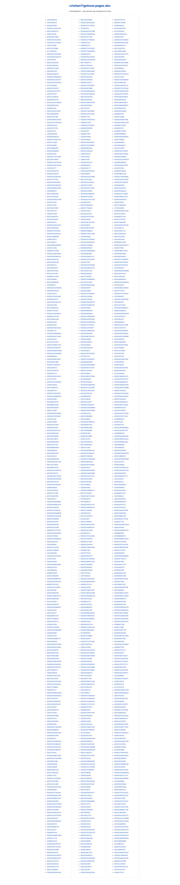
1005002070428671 (121, 678)
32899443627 (85, 710)
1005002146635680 (87, 473)
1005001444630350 (87, 830)
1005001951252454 (87, 222)
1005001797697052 (121, 753)
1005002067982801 (121, 333)
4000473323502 (53, 810)
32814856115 (51, 738)
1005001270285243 (87, 627)
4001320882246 (120, 82)
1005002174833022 (54, 328)
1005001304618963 (54, 502)
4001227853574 (86, 687)
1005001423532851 (121, 670)
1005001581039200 (87, 23)
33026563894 (119, 142)
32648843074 (85, 54)
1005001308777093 (121, 727)
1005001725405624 (121, 733)
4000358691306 (120, 516)
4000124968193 (120, 456)
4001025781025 (52, 490)
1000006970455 (53, 105)
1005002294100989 (87, 667)
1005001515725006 (87, 388)
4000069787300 (120, 576)
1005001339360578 (54, 741)
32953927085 (52, 305)
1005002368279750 (54, 661)
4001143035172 (119, 870)
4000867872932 (120, 604)
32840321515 (119, 128)
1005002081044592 (54, 872)
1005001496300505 (121, 832)
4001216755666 (52, 48)
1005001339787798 (87, 713)
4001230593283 (53, 433)
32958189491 (52, 544)
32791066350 (85, 633)
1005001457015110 (53, 91)
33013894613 (119, 296)
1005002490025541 (121, 755)
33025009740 (85, 690)
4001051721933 (119, 550)
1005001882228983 (121, 288)
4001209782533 (86, 393)
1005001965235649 (87, 376)
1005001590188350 (54, 185)
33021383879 (85, 373)
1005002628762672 (54, 696)
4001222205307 (53, 342)
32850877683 (119, 562)
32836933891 (52, 633)
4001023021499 (52, 784)
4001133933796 (52, 496)
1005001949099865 (121, 556)
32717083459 (52, 51)
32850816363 (85, 487)
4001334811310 (119, 48)
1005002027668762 (87, 94)
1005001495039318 (54, 376)
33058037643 (85, 821)
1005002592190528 (54, 82)
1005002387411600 (121, 345)
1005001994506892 (54, 413)
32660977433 (119, 647)
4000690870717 (52, 299)
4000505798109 (120, 71)
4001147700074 (86, 493)
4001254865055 (53, 194)
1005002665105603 (121, 852)
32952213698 (119, 117)
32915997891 (119, 302)
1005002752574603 (54, 43)
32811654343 (52, 339)
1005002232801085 (121, 299)
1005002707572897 (54, 157)
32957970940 (85, 308)
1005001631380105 (54, 750)
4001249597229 (86, 271)
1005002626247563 (121, 821)
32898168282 (119, 25)
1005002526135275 (121, 54)
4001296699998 (120, 841)
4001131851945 (119, 276)
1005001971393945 (121, 182)
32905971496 (119, 582)
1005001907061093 (54, 485)
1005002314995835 (87, 698)
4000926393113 (120, 45)
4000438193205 (86, 100)
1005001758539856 (121, 177)
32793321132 (85, 356)
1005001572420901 (87, 74)
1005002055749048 (54, 288)
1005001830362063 (54, 807)
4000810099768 (53, 524)
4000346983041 (120, 279)
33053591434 (85, 824)
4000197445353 (120, 507)
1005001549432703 (54, 812)
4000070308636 (53, 519)
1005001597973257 (121, 801)
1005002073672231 (121, 379)
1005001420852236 (121, 741)
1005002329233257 (54, 225)
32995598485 (119, 465)
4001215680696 (86, 430)
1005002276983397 (87, 316)
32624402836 (119, 239)
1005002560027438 (54, 199)
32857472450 (52, 713)
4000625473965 (120, 861)
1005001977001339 (54, 667)
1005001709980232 (87, 331)
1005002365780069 (87, 747)
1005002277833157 (121, 661)
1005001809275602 (121, 593)
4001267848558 (86, 442)
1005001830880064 (121, 428)
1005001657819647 (54, 182)
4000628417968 (53, 362)
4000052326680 (86, 245)
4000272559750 (86, 539)
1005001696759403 (121, 439)
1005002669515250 (87, 562)
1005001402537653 (87, 57)
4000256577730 (120, 564)
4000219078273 (52, 621)
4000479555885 (53, 850)
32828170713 (119, 872)
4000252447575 (53, 861)
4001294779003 (52, 159)
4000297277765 (86, 37)
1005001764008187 (87, 770)
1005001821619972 (121, 102)
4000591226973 (53, 174)
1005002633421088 (87, 31)
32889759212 (52, 239)
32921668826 (119, 447)
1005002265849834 (121, 282)
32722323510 (119, 687)
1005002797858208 (54, 122)
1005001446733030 (54, 476)
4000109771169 (86, 678)
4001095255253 (86, 162)
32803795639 (85, 807)
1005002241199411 (87, 328)
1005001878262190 (121, 510)
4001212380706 (52, 773)
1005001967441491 (87, 228)
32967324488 (52, 142)
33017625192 (51, 419)
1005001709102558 (54, 747)
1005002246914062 (87, 547)
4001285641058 (120, 108)
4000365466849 (120, 157)
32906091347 (119, 114)
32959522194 (52, 624)
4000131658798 (52, 63)
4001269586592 (53, 114)
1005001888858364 (121, 838)
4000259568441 (86, 673)
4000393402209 (53, 659)
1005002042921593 (54, 787)
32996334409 (85, 721)
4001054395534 (53, 171)
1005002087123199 (121, 519)
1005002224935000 (87, 459)
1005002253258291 (121, 716)
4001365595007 (120, 499)
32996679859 (52, 573)
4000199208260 (120, 191)
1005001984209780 (121, 858)
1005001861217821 (121, 251)
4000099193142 (52, 852)
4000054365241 (120, 188)
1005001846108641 (121, 97)
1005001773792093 (121, 293)
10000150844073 (120, 199)
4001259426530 (86, 516)
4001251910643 (86, 522)
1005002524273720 (87, 199)
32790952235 (85, 413)
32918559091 (119, 365)
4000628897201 (53, 770)
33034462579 (119, 567)
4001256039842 (120, 485)
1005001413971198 (53, 676)
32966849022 (85, 165)
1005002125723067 (87, 755)
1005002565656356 (87, 738)
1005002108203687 (54, 296)
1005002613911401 (87, 217)
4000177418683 (52, 687)
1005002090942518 (121, 607)
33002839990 (119, 750)
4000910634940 (120, 254)
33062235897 (52, 410)
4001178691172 (85, 63)
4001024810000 (120, 342)
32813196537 (85, 693)
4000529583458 (86, 838)
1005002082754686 (121, 388)
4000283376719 (120, 274)
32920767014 (119, 356)
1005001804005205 (87, 872)
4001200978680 (53, 436)
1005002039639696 (87, 408)
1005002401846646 (54, 513)
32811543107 (51, 60)
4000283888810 (53, 730)
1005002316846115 (121, 855)
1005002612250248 (87, 764)
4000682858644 (86, 362)
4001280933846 (120, 51)
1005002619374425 (54, 664)
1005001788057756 (54, 345)
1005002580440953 (121, 453)
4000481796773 (86, 82)
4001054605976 (120, 738)
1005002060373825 (54, 644)
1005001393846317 (121, 402)
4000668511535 (120, 408)
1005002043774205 (121, 413)
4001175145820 (86, 676)
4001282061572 (52, 818)
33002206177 (52, 499)
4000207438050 (120, 450)
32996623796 (119, 624)
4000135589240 (120, 60)
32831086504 (119, 68)
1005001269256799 (87, 102)
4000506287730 (120, 630)
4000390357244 (86, 624)
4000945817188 (120, 639)
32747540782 (52, 602)
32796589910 (119, 362)
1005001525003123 (54, 140)
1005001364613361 (121, 165)
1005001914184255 (87, 453)
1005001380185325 (54, 256)
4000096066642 (120, 162)
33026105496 (52, 562)
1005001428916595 (87, 861)
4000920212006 (53, 68)
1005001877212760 (87, 68)
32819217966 (119, 627)
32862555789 (52, 214)
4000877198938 (52, 550)
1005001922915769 (121, 770)
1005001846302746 (54, 795)
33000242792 (52, 567)
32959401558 (119, 570)
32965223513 (85, 43)
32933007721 (52, 331)
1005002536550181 (87, 390)
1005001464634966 (87, 593)
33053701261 (85, 870)
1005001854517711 (121, 476)
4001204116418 (119, 767)
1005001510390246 (87, 696)
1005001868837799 (121, 810)
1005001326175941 (121, 416)
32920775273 (85, 804)
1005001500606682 (54, 333)
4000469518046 (86, 570)
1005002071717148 (53, 530)
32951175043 (51, 753)
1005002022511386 (121, 325)
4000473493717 (86, 753)
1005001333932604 (54, 533)
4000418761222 (86, 835)
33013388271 (51, 242)
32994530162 (52, 322)
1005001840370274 (121, 795)
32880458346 (85, 775)
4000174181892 (86, 482)
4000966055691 (86, 248)
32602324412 (119, 462)
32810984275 (119, 319)
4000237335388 (120, 542)
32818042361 (52, 154)
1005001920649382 (87, 285)
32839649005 (52, 356)
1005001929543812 (54, 359)
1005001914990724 (87, 527)
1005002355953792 (121, 830)
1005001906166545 (54, 579)
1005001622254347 (54, 80)
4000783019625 (86, 567)
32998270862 (52, 25)
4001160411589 (119, 798)
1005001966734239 (54, 120)
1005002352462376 (87, 832)
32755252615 (85, 733)
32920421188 (52, 205)
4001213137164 (52, 274)
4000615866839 (120, 134)
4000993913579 (86, 556)
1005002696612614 (54, 798)
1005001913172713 (121, 664)
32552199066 (119, 701)
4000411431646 (52, 536)
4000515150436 (86, 370)
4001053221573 (120, 650)
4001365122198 (52, 117)
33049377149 (119, 522)
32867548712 (52, 222)
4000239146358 (86, 151)
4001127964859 (120, 205)
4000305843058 (120, 787)
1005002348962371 (87, 490)
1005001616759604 (121, 613)
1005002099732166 (87, 681)
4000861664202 (86, 148)
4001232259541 (120, 864)
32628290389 (85, 379)
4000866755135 (120, 217)
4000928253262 (120, 667)
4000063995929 (53, 459)
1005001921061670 (54, 348)
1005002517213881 (121, 194)
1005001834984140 (87, 450)
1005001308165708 (87, 268)
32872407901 (52, 707)
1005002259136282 (121, 40)
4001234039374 (52, 370)
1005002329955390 (87, 322)
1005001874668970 (54, 607)
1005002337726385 (87, 767)
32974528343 (119, 285)
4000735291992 (53, 781)
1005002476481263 (54, 582)
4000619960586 (86, 311)
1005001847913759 (87, 368)
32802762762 (119, 696)
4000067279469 (53, 251)
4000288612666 (86, 428)
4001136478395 (52, 208)
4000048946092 (86, 313)
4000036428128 (120, 100)
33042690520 (52, 20)
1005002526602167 (87, 305)
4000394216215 (86, 214)
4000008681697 (86, 607)
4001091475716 (52, 128)
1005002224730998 (121, 818)
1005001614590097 (121, 331)
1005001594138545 (121, 262)
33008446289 (52, 134)
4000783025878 (86, 798)
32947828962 (85, 787)
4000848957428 (120, 573)
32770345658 (119, 373)
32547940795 (52, 23)
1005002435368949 (54, 353)
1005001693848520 (121, 693)
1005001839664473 (87, 507)
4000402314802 (86, 191)
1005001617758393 (87, 125)
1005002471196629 (87, 40)
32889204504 (85, 621)
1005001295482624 (121, 835)
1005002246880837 (54, 396)
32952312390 (52, 248)
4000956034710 (53, 100)
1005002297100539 (54, 470)
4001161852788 (119, 28)
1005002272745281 (87, 25)
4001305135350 (120, 804)
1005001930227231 (121, 775)
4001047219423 (86, 795)
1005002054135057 (54, 556)
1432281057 (84, 131)
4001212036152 (119, 316)
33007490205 (119, 268)
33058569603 (119, 487)
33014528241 (119, 479)
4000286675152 (53, 402)
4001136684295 (52, 148)
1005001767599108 (87, 559)
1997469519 (51, 285)
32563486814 (85, 419)
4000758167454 (86, 644)
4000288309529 (86, 348)
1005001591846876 (87, 619)
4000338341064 (86, 479)
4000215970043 (120, 721)
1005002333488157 (54, 744)
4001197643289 (86, 599)
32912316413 (85, 157)
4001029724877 (86, 402)
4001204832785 (86, 610)
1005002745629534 (87, 120)
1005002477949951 (87, 239)
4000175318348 (86, 510)
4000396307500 (120, 602)
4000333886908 (53, 237)
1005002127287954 (87, 259)
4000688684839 (53, 447)
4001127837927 (52, 698)
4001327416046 (52, 97)
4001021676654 (86, 382)
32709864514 (119, 844)
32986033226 (52, 841)
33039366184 (52, 570)
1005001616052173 (87, 256)
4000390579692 (53, 716)
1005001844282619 (87, 171)
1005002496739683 (87, 365)
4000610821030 (86, 852)
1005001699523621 (121, 442)
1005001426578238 (54, 165)
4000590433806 (120, 111)
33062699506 (119, 553)
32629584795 (52, 71)
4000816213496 (52, 276)
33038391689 (85, 237)
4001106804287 (120, 850)
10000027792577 (120, 559)
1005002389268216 (87, 91)
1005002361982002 (87, 664)
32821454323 (52, 456)
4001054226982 (86, 296)
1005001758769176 (121, 659)
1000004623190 (52, 735)
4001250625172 (120, 231)
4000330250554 (86, 97)
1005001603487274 (54, 302)
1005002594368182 (54, 539)
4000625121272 (86, 584)
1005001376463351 (54, 701)
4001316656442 (86, 445)
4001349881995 (120, 824)
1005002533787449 (121, 88)
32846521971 (119, 37)
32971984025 (85, 576)
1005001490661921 (121, 382)
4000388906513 (120, 536)
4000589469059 (120, 758)
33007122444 (85, 573)
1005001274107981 (53, 231)
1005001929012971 (87, 793)
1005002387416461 (87, 465)
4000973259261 (120, 390)
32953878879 (85, 288)
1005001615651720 (121, 867)
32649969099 (85, 396)
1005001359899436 (121, 764)
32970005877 (119, 653)
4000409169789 (86, 128)
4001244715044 (120, 305)
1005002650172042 (54, 336)
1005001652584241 (54, 234)
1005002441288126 (87, 653)
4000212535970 (120, 847)
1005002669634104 (121, 539)
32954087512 (52, 265)
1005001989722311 (121, 197)
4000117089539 (86, 778)
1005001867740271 (121, 656)
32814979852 (85, 812)
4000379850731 (52, 31)
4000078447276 (53, 867)
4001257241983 (120, 744)
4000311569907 (52, 870)
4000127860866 (86, 416)
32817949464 (52, 279)
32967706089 (119, 140)
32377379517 (51, 379)
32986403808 (85, 339)
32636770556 (85, 211)
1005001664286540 (54, 821)
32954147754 (52, 636)
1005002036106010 (54, 313)
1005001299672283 (54, 755)
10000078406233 (120, 34)
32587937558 (119, 353)
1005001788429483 (87, 71)
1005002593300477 (121, 245)
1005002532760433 (121, 74)
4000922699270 (120, 599)
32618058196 (52, 724)
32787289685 (52, 85)
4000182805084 (86, 333)
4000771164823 (86, 276)
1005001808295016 (121, 547)
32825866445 (119, 322)
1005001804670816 (54, 564)
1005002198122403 (121, 724)
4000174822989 (52, 656)
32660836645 (52, 487)
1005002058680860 (87, 251)
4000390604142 (53, 259)
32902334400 (85, 647)
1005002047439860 (121, 336)
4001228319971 (86, 867)
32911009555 (85, 225)
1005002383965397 (87, 750)
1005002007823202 (54, 681)
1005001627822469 (121, 636)
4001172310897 (119, 351)
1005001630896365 (121, 436)
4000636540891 (86, 436)
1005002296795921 (54, 254)
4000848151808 (52, 37)
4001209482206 (53, 319)
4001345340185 (52, 197)
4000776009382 (120, 513)
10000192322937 (86, 197)
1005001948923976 (121, 385)
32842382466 (85, 291)
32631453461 (52, 590)
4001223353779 (120, 328)
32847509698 (85, 773)
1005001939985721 (54, 639)
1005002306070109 (121, 211)
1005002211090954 (121, 259)
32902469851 (85, 174)
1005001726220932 (121, 827)
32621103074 (85, 790)
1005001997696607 (121, 105)
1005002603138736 (121, 225)
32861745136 (51, 34)
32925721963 (52, 202)
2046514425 (118, 422)
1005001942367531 (54, 844)
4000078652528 (120, 174)
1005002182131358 (87, 188)
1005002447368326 (54, 727)
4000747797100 (52, 179)
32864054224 (52, 125)
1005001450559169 (87, 319)
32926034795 (85, 718)
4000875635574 (53, 88)
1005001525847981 (87, 579)
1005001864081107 (121, 718)
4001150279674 (52, 439)
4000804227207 (86, 542)
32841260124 (119, 228)
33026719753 (85, 439)
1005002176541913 (121, 265)
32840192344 (52, 325)
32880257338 (85, 122)
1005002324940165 (121, 619)
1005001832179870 (121, 94)
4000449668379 (53, 827)
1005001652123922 (121, 405)
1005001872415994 (121, 154)
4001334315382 (86, 179)
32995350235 (85, 154)
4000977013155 (52, 311)
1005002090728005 (87, 656)
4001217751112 (119, 291)
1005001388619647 (87, 630)
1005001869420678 (87, 582)
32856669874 (119, 419)
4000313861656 (120, 222)
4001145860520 (52, 308)
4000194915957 (52, 428)
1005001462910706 (121, 587)
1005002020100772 (121, 815)
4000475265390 (86, 80)
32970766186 (52, 145)
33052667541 (52, 390)
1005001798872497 (87, 590)
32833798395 (119, 348)
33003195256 (85, 219)
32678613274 (119, 425)
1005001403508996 (54, 630)
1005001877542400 (54, 516)
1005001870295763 (121, 621)
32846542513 (119, 684)
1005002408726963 (87, 410)
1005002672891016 (121, 368)
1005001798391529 (87, 727)
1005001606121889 (54, 647)
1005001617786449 (87, 730)
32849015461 (52, 108)
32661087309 (85, 433)
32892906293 (52, 641)
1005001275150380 (87, 48)
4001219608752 (52, 217)
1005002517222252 (87, 704)
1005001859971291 (121, 430)
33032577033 (85, 553)
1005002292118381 (54, 111)
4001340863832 (120, 713)
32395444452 (85, 202)
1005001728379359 (54, 815)
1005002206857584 (121, 690)
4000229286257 (86, 855)
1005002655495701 (54, 57)
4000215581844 (120, 730)
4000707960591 (52, 576)
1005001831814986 (87, 670)
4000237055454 (86, 65)
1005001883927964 (54, 188)
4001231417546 (119, 219)
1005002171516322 (87, 325)
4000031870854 (53, 721)
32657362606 (119, 57)
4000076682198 (53, 593)
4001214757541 (119, 20)
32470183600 (85, 485)
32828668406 (119, 185)
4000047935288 (53, 262)
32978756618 (85, 399)
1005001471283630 (54, 778)
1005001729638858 (87, 51)
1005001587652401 (87, 524)
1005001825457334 (54, 462)
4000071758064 (86, 208)
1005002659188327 (121, 308)
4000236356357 (53, 604)
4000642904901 (53, 801)
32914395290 (52, 553)
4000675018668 (86, 636)
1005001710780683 (87, 85)
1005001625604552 (87, 242)
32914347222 (52, 211)
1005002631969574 (87, 422)
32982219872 (119, 681)
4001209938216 (52, 710)
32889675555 (52, 832)
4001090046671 (120, 145)
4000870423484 (86, 530)
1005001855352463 (121, 596)
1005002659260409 (121, 524)
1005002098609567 (87, 761)
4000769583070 (53, 228)
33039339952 (85, 345)
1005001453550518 (87, 353)
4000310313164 (52, 271)
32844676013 (85, 467)
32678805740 (119, 641)
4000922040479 (86, 544)
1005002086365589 (121, 313)
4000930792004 (120, 633)
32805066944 (52, 450)
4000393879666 (86, 88)
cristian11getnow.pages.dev (90, 6)
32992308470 (52, 368)
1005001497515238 (87, 496)
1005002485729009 (54, 804)
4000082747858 (120, 747)
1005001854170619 (121, 579)
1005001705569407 (87, 359)
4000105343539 (53, 482)
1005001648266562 (121, 137)
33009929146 (85, 827)
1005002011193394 (54, 793)
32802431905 (119, 527)
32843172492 (85, 447)
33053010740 (52, 610)
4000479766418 (120, 399)
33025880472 (52, 824)
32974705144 (52, 94)
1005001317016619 (53, 510)
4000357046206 (86, 456)
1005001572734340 (87, 641)
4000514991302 (120, 790)
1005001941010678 (87, 182)
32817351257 (85, 108)
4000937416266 (120, 171)
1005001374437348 (121, 807)
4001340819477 (52, 268)
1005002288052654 (54, 693)
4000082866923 (86, 741)
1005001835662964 (87, 385)
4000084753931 (86, 707)
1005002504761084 (121, 393)
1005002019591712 (54, 430)
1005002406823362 (54, 835)
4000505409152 (86, 661)
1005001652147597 (87, 818)
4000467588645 (86, 231)
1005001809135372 (54, 704)
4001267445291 (52, 219)
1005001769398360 (121, 80)
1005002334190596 (54, 382)
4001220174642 (52, 465)
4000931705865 (120, 23)
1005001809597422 (54, 858)
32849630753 (85, 602)
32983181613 (119, 482)
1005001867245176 (87, 336)
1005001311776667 (53, 587)
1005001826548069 (87, 470)
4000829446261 (120, 707)
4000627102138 (52, 584)
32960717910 (119, 248)
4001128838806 (52, 282)
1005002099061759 (121, 530)
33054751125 (85, 117)
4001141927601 (119, 237)
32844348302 (52, 385)
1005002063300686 (121, 271)
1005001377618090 (87, 293)
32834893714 (85, 533)
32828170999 (52, 422)
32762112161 (51, 559)
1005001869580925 (54, 245)
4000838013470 (53, 616)
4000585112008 (120, 125)
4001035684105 (52, 65)
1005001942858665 (121, 778)
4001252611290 (52, 678)
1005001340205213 (121, 85)
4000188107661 (52, 761)
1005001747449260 (54, 684)
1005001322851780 (87, 114)
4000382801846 (53, 442)
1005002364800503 (87, 596)
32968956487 (119, 533)
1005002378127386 (87, 234)
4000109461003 (120, 370)
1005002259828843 (54, 77)
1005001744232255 (121, 793)
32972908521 (119, 496)
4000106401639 (52, 864)
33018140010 (85, 351)
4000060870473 (86, 425)
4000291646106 (86, 716)
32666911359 (85, 134)
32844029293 (85, 639)
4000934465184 (86, 77)
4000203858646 (86, 205)
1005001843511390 (87, 784)
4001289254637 (53, 453)
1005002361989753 (87, 302)
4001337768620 (52, 619)
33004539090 (52, 767)
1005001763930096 (121, 616)
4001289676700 (52, 467)
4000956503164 (120, 242)
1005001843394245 (121, 396)
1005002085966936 (121, 773)
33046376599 (85, 587)
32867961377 (52, 690)
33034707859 (119, 148)
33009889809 (119, 445)
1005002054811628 (121, 43)
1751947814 (84, 28)
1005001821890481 (87, 194)
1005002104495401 (54, 177)
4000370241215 (86, 604)
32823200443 (85, 758)
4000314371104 (52, 445)
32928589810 (119, 676)
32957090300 (119, 339)
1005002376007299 (121, 122)
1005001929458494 (87, 781)
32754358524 (119, 31)
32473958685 (119, 781)
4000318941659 (120, 473)
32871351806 (51, 45)
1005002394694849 (121, 459)
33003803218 (85, 513)
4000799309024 (53, 408)
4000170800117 (52, 670)
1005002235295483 (87, 60)
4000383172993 (86, 185)
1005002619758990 (87, 265)
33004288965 (85, 841)
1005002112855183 (87, 744)
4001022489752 (53, 650)
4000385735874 (53, 291)
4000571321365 (52, 493)
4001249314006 (86, 20)
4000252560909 (86, 810)
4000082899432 (53, 137)
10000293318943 (53, 627)
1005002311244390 (87, 536)
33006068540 (119, 433)
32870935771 (52, 168)
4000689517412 (120, 493)
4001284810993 (86, 105)
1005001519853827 (87, 616)
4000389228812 (120, 256)
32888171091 (85, 159)
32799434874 (85, 499)
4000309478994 (120, 784)
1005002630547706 (121, 470)
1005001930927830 (121, 91)
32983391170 (85, 45)
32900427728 (52, 838)
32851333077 (52, 613)
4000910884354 (120, 502)
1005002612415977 (121, 704)
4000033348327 (53, 74)
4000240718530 (86, 299)
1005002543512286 (54, 162)
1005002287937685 (87, 177)
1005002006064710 (54, 505)
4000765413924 (86, 724)
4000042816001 (86, 274)
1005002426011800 (121, 120)
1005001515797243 (87, 476)
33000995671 (52, 191)
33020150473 (52, 293)
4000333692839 (53, 599)
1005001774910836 (87, 111)
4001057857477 (52, 473)
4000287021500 (53, 425)
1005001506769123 (87, 684)
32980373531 (52, 718)
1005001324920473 (121, 467)
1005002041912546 (121, 179)
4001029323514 (86, 735)
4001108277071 (86, 815)
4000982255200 (53, 316)
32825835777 (85, 168)
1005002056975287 (54, 733)
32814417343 (85, 262)
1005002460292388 (54, 351)
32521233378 (119, 77)
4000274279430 (53, 547)
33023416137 (51, 830)
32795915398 (119, 208)
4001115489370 (52, 388)
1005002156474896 (121, 63)
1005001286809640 (87, 801)
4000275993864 (86, 564)
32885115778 (51, 775)
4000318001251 (52, 542)
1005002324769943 (54, 102)
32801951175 (51, 131)
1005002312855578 (87, 701)
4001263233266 (53, 527)
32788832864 (85, 847)
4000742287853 (120, 490)
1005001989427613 (121, 376)
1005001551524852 (54, 40)
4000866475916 (53, 405)
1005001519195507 (87, 405)
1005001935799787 (121, 151)
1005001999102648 (87, 613)
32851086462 (119, 590)
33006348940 (52, 673)
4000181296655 (86, 342)
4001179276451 (119, 214)
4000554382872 (120, 311)
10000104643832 (86, 462)
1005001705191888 (87, 145)
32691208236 (119, 735)
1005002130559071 (54, 393)
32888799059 (85, 850)
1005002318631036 (121, 359)
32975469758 (85, 502)
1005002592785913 (54, 855)
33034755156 (119, 168)
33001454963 (85, 140)
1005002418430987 (54, 54)
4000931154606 (86, 659)
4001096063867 (86, 254)
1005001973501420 (121, 544)
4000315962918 (120, 234)
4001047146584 (120, 410)
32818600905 (52, 790)
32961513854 (119, 202)
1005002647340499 (54, 758)
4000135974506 (120, 761)
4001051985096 (120, 812)
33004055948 (85, 137)
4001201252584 (86, 282)
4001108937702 (120, 584)
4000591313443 (52, 522)
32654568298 (52, 764)
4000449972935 (53, 653)
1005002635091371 (121, 65)
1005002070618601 (54, 416)
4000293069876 (53, 151)
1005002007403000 (121, 644)
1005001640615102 (121, 698)
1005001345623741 (87, 505)
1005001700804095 (87, 34)
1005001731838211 (53, 365)
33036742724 (52, 373)
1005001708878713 (54, 596)
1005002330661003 (121, 610)
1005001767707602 (54, 847)
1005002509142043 (87, 650)
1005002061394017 (121, 673)
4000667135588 (120, 131)
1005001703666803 (87, 279)
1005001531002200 (54, 28)
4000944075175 (120, 505)
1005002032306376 (121, 159)
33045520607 (85, 864)
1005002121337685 (121, 710)
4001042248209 (53, 507)
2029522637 (85, 519)
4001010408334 (86, 844)
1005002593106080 (54, 479)
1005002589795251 (87, 142)
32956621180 (85, 550)
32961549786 (52, 399)
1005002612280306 (87, 858)
